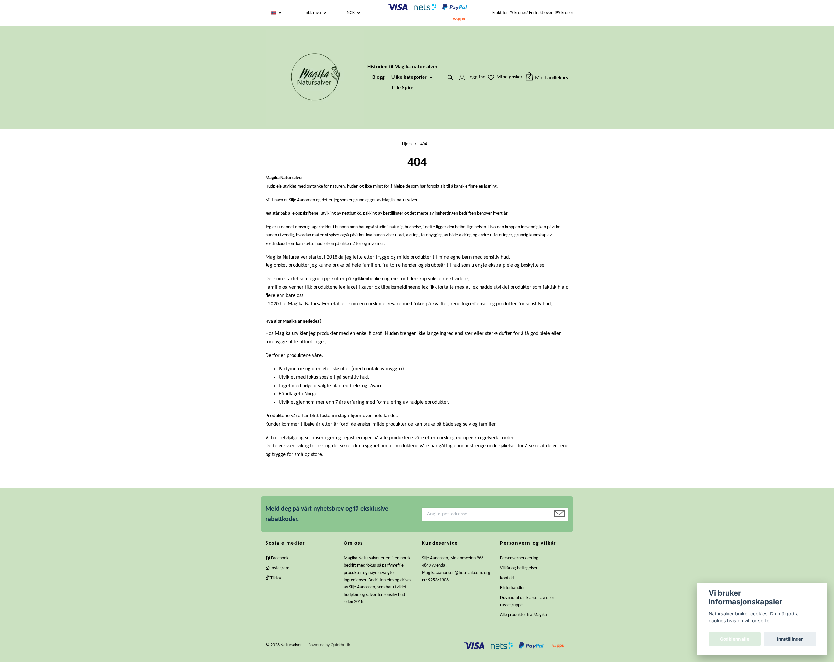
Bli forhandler (512, 587)
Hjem (407, 144)
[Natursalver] (315, 77)
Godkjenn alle (734, 638)
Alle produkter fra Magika (523, 615)
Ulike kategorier (409, 77)
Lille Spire (402, 88)
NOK (351, 12)
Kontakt (507, 578)
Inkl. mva (313, 12)
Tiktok (275, 578)
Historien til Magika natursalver (402, 67)
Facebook (279, 558)
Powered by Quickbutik (329, 645)
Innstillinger (790, 638)
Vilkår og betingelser (519, 568)
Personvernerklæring (519, 558)
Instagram (279, 568)
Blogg (378, 77)
